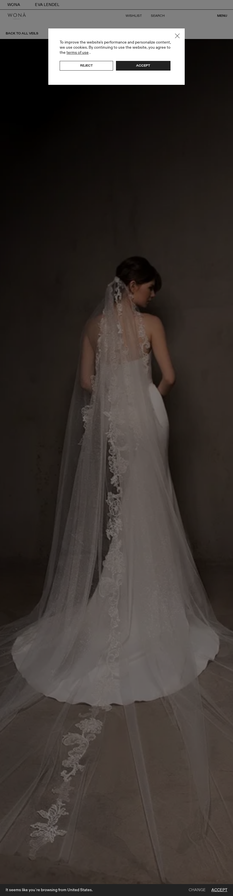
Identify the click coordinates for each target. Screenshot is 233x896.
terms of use (77, 52)
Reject (86, 65)
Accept (219, 890)
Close (177, 35)
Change (197, 890)
